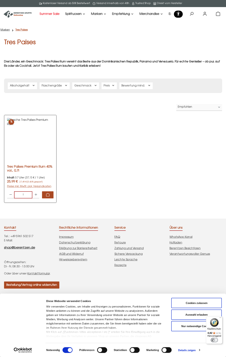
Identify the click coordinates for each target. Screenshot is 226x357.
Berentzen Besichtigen (185, 248)
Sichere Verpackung (128, 254)
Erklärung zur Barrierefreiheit (78, 248)
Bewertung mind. (133, 85)
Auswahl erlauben (196, 314)
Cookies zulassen (196, 302)
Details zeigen (187, 350)
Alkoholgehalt (20, 85)
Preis (107, 85)
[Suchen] (191, 14)
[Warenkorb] (218, 14)
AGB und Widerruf (71, 254)
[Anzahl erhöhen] (36, 194)
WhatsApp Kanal (181, 237)
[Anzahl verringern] (10, 194)
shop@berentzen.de (19, 247)
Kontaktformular (38, 273)
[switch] (102, 350)
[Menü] (220, 318)
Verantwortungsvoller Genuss (190, 254)
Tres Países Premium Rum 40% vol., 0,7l (29, 168)
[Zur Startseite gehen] (18, 14)
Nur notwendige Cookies (196, 326)
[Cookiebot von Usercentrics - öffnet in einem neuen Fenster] (22, 350)
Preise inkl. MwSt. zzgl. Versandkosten (29, 186)
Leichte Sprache (126, 259)
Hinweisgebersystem (73, 259)
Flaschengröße (52, 85)
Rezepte (120, 265)
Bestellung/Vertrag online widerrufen (31, 285)
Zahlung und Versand (129, 248)
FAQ (117, 237)
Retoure (120, 242)
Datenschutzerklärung (74, 242)
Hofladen (176, 242)
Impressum (66, 237)
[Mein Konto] (204, 14)
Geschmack (83, 85)
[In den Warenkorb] (47, 194)
